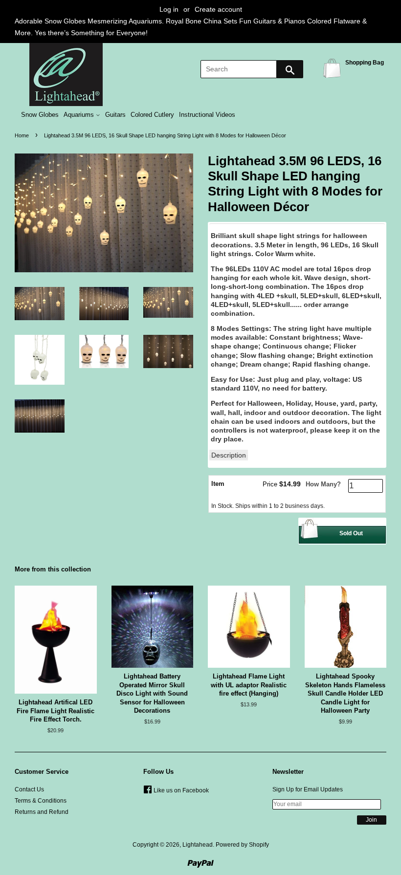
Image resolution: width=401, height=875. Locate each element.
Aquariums (80, 114)
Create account (218, 9)
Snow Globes (40, 114)
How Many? (323, 484)
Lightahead (197, 844)
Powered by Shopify (242, 844)
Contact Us (29, 789)
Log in (168, 9)
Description (228, 455)
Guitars (115, 114)
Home (22, 135)
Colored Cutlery (152, 114)
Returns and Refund (41, 812)
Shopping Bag (333, 68)
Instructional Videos (207, 114)
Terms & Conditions (41, 800)
